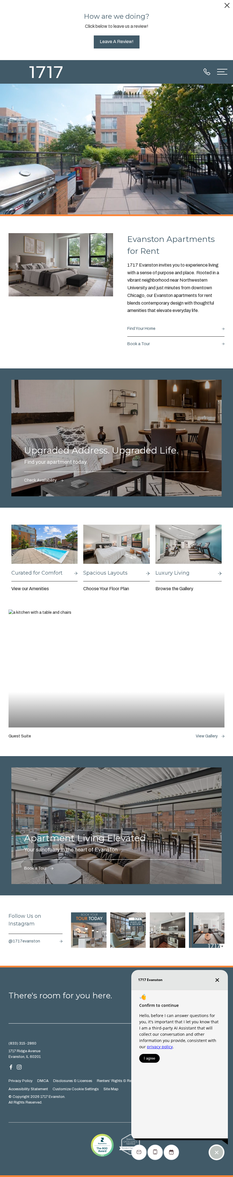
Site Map (110, 1089)
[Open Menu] (222, 71)
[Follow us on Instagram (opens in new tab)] (19, 1067)
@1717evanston (24, 941)
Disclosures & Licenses (72, 1081)
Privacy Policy (21, 1081)
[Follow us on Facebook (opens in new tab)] (11, 1067)
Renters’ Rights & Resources (121, 1081)
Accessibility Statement (28, 1089)
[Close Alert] (227, 6)
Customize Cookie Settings (76, 1089)
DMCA (43, 1081)
